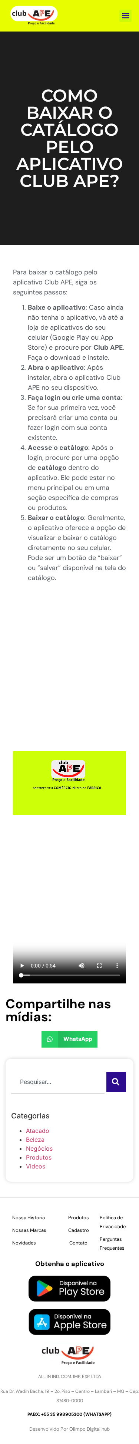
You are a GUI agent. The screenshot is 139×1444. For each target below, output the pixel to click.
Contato (78, 1243)
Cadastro (78, 1230)
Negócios (39, 1148)
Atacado (37, 1130)
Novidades (24, 1243)
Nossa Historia (28, 1217)
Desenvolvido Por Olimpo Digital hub (69, 1429)
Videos (35, 1166)
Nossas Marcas (29, 1230)
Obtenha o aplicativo (69, 1263)
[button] (125, 16)
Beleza (35, 1139)
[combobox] (58, 1082)
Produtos (39, 1157)
